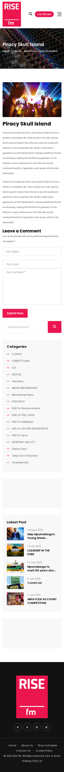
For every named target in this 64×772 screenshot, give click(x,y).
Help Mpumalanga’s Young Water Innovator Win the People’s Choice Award (41, 536)
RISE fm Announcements (26, 408)
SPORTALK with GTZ (23, 442)
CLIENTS (17, 354)
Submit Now (15, 313)
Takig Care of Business (25, 455)
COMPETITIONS (21, 360)
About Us (27, 745)
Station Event (19, 448)
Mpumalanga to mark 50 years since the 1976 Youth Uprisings (41, 568)
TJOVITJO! (34, 583)
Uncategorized (20, 462)
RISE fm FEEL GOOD (23, 415)
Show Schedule (47, 745)
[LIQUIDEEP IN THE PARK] (15, 550)
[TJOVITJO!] (15, 582)
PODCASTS (18, 401)
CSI (14, 367)
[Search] (30, 14)
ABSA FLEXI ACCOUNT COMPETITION (42, 601)
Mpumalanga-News (23, 394)
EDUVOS (16, 374)
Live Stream (44, 14)
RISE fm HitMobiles (22, 421)
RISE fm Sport (20, 435)
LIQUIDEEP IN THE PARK (38, 552)
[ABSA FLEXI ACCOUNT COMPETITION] (15, 598)
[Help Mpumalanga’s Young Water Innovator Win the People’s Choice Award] (15, 533)
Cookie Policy (44, 750)
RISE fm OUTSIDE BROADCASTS (30, 428)
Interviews (17, 381)
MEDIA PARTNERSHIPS (25, 388)
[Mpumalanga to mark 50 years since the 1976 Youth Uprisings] (15, 566)
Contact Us (23, 750)
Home (12, 745)
